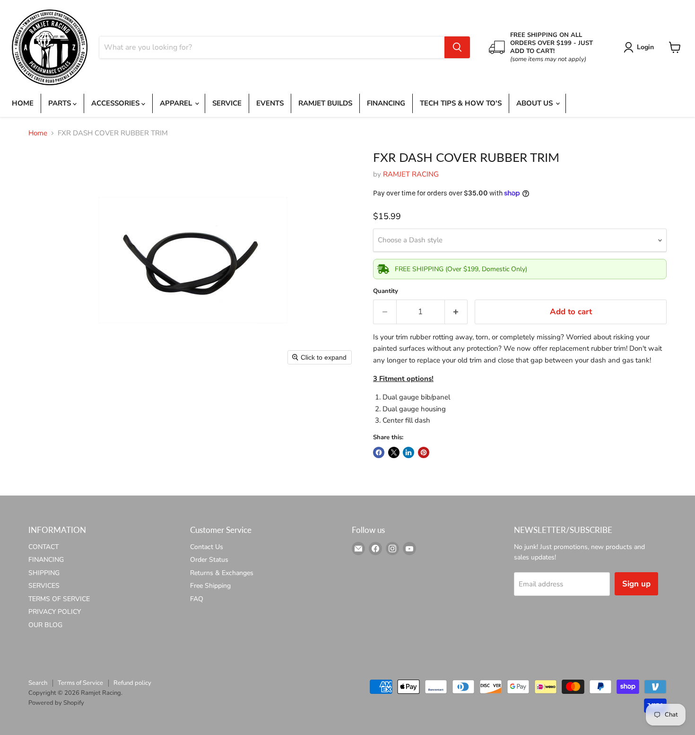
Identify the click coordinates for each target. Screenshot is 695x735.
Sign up (636, 583)
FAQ (196, 598)
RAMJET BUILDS (325, 103)
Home (37, 133)
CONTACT (43, 546)
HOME (23, 103)
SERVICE (227, 103)
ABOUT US (535, 103)
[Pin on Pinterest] (423, 452)
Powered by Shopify (56, 703)
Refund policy (132, 683)
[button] (640, 47)
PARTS (60, 103)
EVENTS (270, 103)
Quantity (385, 291)
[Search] (457, 47)
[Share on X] (394, 452)
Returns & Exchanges (221, 572)
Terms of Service (80, 683)
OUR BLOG (45, 624)
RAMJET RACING (411, 174)
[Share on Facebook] (378, 452)
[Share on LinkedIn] (408, 452)
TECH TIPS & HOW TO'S (461, 103)
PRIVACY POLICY (54, 611)
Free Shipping (210, 585)
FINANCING (386, 103)
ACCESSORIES (116, 103)
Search (37, 683)
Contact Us (206, 546)
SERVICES (44, 585)
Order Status (209, 559)
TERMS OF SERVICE (59, 598)
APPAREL (177, 103)
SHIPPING (44, 572)
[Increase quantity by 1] (456, 312)
